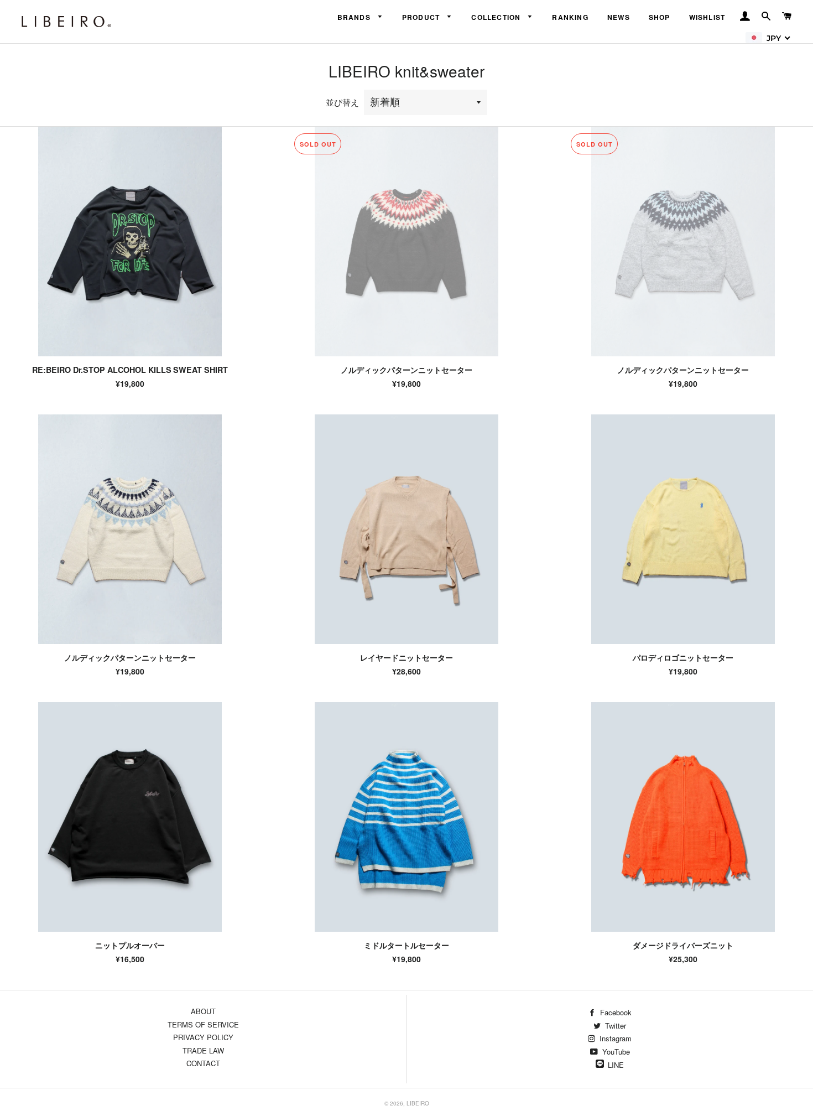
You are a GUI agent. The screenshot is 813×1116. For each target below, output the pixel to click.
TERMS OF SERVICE (203, 1024)
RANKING (570, 17)
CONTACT (203, 1063)
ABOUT (203, 1011)
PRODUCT (422, 17)
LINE (616, 1065)
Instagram (614, 1038)
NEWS (618, 17)
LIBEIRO (417, 1103)
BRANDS (355, 17)
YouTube (615, 1051)
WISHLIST (707, 17)
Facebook (615, 1012)
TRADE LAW (203, 1050)
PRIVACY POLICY (203, 1037)
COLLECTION (497, 17)
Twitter (614, 1025)
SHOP (659, 17)
